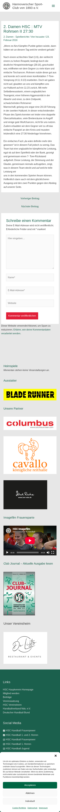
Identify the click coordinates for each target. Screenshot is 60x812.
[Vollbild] (52, 552)
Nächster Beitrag (30, 206)
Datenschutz (32, 808)
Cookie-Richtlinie (19, 808)
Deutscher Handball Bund (16, 712)
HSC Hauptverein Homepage (18, 689)
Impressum (43, 808)
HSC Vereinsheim (12, 705)
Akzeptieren (30, 785)
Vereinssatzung (11, 701)
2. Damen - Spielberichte (16, 37)
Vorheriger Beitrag (30, 198)
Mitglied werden (11, 693)
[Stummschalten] (48, 552)
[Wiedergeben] (7, 552)
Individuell (30, 801)
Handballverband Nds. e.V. (17, 708)
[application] (30, 540)
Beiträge (7, 697)
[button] (55, 755)
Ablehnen (30, 793)
